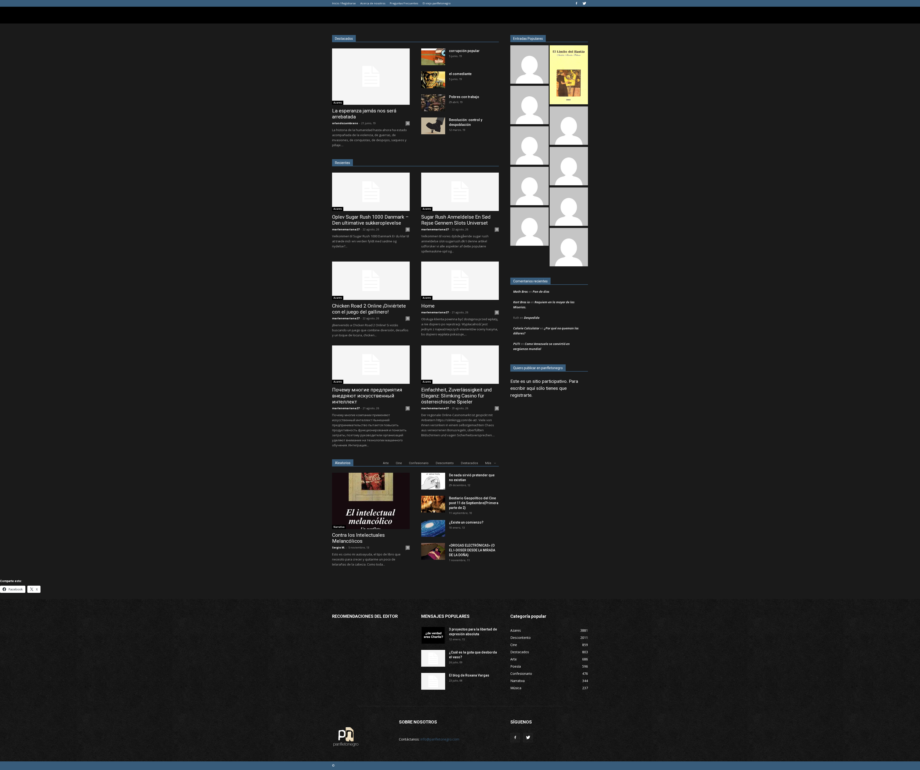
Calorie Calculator (526, 328)
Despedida (532, 317)
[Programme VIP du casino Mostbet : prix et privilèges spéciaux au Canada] (529, 105)
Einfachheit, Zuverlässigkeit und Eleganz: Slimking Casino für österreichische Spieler (456, 396)
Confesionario (419, 463)
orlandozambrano (345, 123)
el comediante (460, 74)
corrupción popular (464, 51)
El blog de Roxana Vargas (469, 675)
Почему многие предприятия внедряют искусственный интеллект (367, 396)
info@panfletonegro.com (439, 739)
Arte (386, 463)
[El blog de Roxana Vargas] (433, 681)
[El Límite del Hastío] (569, 75)
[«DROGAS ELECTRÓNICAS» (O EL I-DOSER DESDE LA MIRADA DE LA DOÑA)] (433, 551)
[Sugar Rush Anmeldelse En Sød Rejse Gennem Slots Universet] (460, 192)
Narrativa (339, 527)
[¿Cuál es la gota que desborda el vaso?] (433, 658)
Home (428, 306)
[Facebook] (576, 3)
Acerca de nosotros (372, 3)
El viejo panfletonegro (437, 3)
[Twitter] (584, 3)
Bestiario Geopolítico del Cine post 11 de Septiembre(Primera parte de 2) (473, 503)
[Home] (460, 281)
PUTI (516, 344)
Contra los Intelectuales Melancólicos (358, 538)
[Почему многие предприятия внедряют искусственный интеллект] (371, 364)
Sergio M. (338, 547)
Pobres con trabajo (464, 97)
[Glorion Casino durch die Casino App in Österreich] (569, 207)
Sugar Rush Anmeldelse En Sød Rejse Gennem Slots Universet (456, 220)
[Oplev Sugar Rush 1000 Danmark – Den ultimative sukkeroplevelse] (371, 192)
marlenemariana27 (345, 229)
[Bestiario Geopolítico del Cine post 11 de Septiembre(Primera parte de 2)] (433, 504)
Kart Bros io (521, 302)
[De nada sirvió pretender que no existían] (433, 481)
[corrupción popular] (433, 56)
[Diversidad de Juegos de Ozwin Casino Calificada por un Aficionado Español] (529, 186)
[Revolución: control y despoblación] (433, 125)
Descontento (445, 463)
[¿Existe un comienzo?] (433, 528)
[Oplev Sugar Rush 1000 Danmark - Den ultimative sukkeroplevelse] (529, 65)
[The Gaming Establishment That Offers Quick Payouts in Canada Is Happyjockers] (569, 167)
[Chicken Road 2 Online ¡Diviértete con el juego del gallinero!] (371, 281)
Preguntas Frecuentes (404, 3)
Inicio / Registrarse (344, 3)
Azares (338, 102)
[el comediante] (433, 79)
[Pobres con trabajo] (433, 102)
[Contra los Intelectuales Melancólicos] (371, 501)
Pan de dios (541, 291)
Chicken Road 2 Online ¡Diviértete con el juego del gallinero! (369, 309)
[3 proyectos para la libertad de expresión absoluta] (433, 635)
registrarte (520, 395)
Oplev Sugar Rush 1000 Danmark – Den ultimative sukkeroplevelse (370, 220)
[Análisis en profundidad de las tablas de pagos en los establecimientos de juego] (569, 126)
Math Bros (520, 291)
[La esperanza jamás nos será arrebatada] (371, 76)
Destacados (469, 463)
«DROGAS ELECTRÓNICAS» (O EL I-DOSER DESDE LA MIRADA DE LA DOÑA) (472, 550)
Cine (399, 463)
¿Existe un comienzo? (466, 522)
